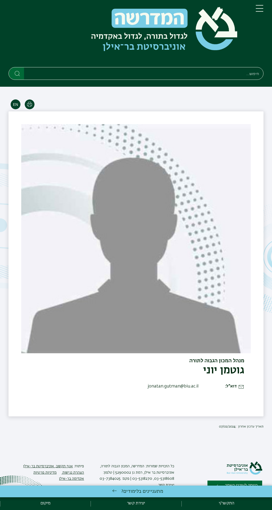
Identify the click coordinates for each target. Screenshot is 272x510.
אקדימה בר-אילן (71, 479)
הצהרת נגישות (72, 472)
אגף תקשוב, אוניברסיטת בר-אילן (48, 466)
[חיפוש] (16, 73)
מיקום (45, 503)
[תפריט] (259, 11)
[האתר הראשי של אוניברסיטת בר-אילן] (244, 474)
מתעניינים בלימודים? (142, 491)
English (15, 104)
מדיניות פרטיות (45, 472)
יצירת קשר (166, 485)
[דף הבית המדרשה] (127, 34)
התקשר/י (226, 503)
